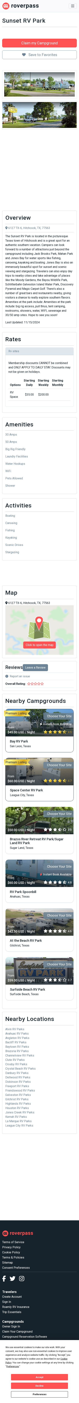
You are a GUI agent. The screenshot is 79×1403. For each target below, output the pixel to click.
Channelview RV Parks (19, 1055)
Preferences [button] (12, 1366)
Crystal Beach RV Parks (20, 1068)
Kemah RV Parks (16, 1117)
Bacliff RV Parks (15, 1042)
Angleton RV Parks (17, 1038)
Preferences (39, 1394)
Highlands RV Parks (18, 1103)
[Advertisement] (39, 171)
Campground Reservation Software (24, 1336)
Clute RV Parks (15, 1060)
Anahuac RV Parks (17, 1033)
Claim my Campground (39, 43)
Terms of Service (13, 1242)
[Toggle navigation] (73, 6)
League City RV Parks (19, 1125)
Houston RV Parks (17, 1108)
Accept (39, 1377)
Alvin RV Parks (14, 1029)
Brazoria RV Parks (17, 1051)
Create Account (12, 1296)
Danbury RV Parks (16, 1073)
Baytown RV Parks (17, 1046)
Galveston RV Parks (18, 1095)
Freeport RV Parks (17, 1086)
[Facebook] (6, 1279)
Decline (39, 1386)
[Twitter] (14, 1279)
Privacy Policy (11, 1247)
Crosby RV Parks (16, 1064)
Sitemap (7, 1262)
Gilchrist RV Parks (16, 1099)
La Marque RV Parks (18, 1121)
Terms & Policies (13, 1257)
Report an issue (20, 676)
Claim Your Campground (17, 1331)
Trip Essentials (11, 1312)
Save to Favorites (42, 55)
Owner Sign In (11, 1326)
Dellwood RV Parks (17, 1077)
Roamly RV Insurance (15, 1307)
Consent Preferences (16, 1267)
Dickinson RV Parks (18, 1081)
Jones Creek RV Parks (19, 1112)
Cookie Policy (11, 1252)
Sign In (6, 1302)
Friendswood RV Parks (20, 1090)
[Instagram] (21, 1279)
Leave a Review (35, 667)
